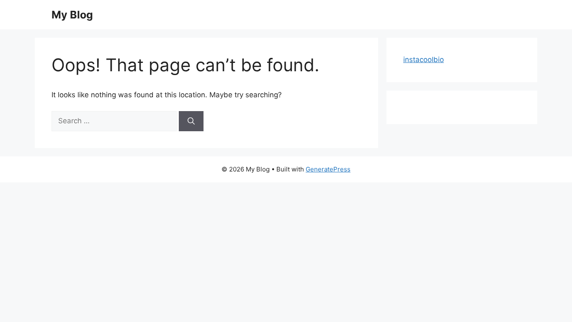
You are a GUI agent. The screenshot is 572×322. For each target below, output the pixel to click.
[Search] (191, 121)
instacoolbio (423, 59)
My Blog (72, 14)
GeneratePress (328, 169)
